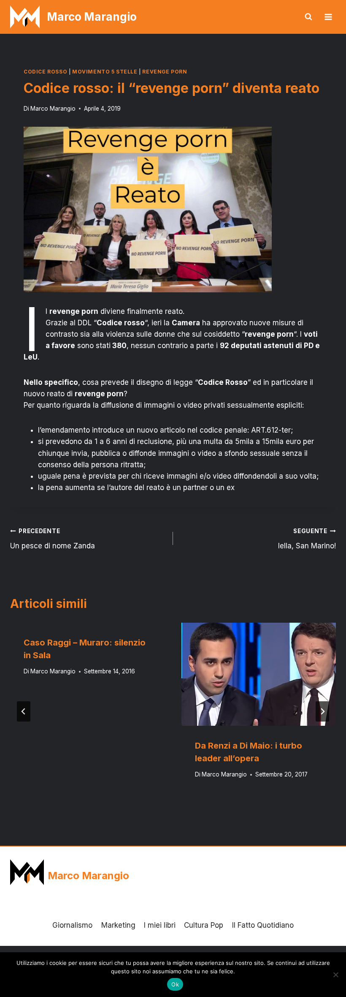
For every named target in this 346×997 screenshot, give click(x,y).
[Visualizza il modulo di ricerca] (308, 17)
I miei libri (160, 925)
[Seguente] (322, 711)
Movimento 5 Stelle (105, 71)
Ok (175, 984)
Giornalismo (72, 925)
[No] (335, 974)
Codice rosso (45, 71)
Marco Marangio (53, 108)
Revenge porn (164, 71)
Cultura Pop (203, 925)
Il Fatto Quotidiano (263, 925)
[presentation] (258, 674)
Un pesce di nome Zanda (52, 539)
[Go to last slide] (23, 711)
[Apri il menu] (328, 16)
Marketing (118, 925)
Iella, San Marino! (307, 539)
